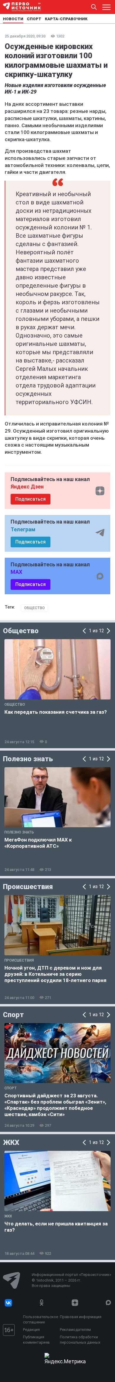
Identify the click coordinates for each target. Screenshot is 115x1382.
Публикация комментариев (36, 1340)
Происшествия (28, 887)
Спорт (13, 1015)
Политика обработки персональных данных (80, 1340)
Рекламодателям (75, 1329)
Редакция (31, 1329)
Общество (34, 608)
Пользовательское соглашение (40, 1319)
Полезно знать (28, 759)
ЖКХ (11, 1142)
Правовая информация (80, 1317)
